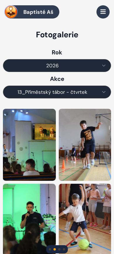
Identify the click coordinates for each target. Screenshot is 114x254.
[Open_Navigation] (103, 12)
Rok (57, 52)
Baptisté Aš (38, 12)
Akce (57, 79)
